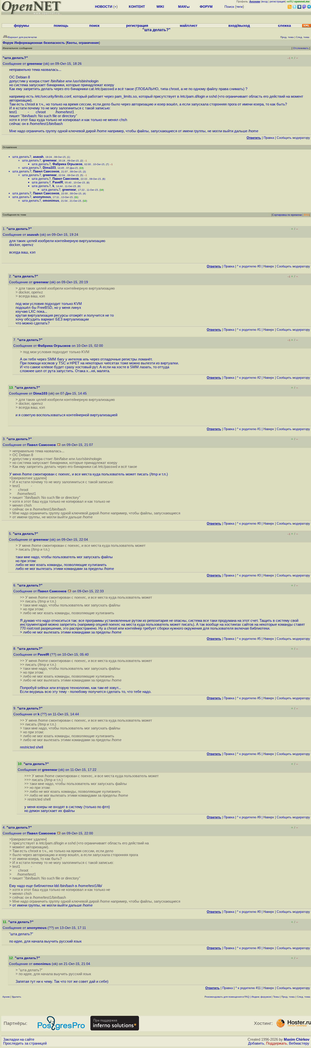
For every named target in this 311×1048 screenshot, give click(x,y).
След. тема (303, 996)
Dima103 (49, 168)
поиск (94, 26)
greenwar (34, 64)
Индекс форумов (261, 996)
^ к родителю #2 (249, 377)
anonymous (42, 197)
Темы (276, 996)
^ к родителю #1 (249, 329)
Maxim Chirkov (296, 1039)
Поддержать (276, 1043)
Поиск (229, 7)
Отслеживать (301, 48)
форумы (21, 26)
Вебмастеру (299, 1043)
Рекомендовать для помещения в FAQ (227, 996)
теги (239, 7)
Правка (269, 138)
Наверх (268, 266)
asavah (38, 157)
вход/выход (239, 26)
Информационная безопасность (39, 43)
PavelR (57, 182)
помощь (61, 26)
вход (265, 1)
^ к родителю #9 (249, 817)
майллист (188, 26)
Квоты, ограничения (83, 43)
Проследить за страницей (25, 1043)
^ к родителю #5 (249, 639)
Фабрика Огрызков (67, 164)
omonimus (51, 200)
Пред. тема (288, 996)
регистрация (277, 1)
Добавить (256, 1043)
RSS (306, 214)
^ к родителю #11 (248, 988)
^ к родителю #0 (249, 266)
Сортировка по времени (287, 214)
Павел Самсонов (46, 171)
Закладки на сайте (18, 1039)
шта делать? (21, 157)
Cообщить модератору (293, 138)
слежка (284, 26)
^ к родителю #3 (249, 575)
